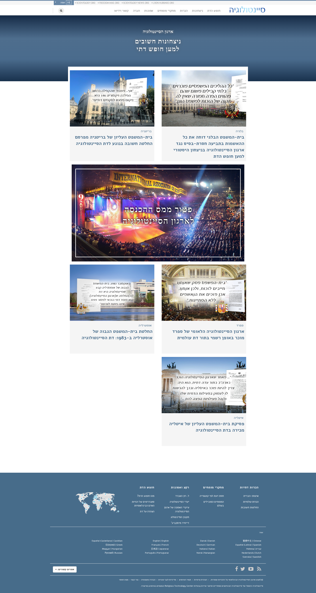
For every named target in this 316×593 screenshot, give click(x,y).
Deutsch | (206, 544)
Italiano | (207, 548)
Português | (157, 552)
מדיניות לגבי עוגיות (167, 579)
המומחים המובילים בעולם (214, 503)
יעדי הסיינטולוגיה (179, 502)
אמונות (148, 11)
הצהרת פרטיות (200, 579)
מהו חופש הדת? (145, 496)
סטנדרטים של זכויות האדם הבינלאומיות (143, 503)
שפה (261, 532)
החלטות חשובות (250, 507)
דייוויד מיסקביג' (180, 523)
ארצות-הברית (251, 496)
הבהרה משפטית (148, 579)
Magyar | (112, 548)
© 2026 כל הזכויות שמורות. (236, 579)
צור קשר (134, 579)
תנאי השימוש (185, 579)
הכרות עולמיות (251, 502)
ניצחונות (197, 11)
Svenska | (251, 556)
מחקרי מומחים (166, 11)
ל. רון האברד (182, 496)
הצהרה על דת (147, 511)
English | (161, 540)
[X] (242, 568)
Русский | (114, 552)
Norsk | (206, 552)
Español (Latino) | (248, 544)
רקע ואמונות (180, 487)
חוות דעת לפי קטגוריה (212, 496)
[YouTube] (251, 568)
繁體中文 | (252, 540)
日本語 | (160, 548)
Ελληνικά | (114, 544)
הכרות (184, 11)
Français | (160, 544)
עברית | (253, 548)
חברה (136, 11)
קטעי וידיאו (121, 11)
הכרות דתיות (249, 487)
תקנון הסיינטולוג (180, 517)
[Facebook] (236, 568)
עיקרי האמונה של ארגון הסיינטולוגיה (176, 509)
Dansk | (207, 540)
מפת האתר (123, 579)
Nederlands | (251, 552)
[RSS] (259, 568)
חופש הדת (213, 11)
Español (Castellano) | (107, 540)
